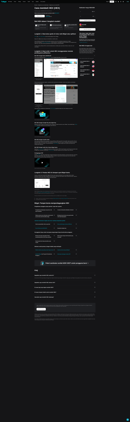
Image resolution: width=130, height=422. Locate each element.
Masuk (107, 1)
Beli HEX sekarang (87, 20)
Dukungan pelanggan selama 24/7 (63, 254)
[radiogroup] (48, 16)
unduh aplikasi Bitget (41, 36)
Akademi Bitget (38, 254)
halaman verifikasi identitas (46, 42)
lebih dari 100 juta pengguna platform (44, 192)
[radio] (46, 16)
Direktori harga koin (56, 198)
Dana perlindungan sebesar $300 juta (64, 224)
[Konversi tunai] (51, 150)
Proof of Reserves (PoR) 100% (41, 228)
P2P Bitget (39, 154)
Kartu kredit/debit (48, 57)
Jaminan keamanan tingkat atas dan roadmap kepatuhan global (50, 220)
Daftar (112, 1)
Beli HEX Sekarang (87, 29)
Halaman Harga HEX (64, 198)
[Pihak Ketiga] (53, 108)
